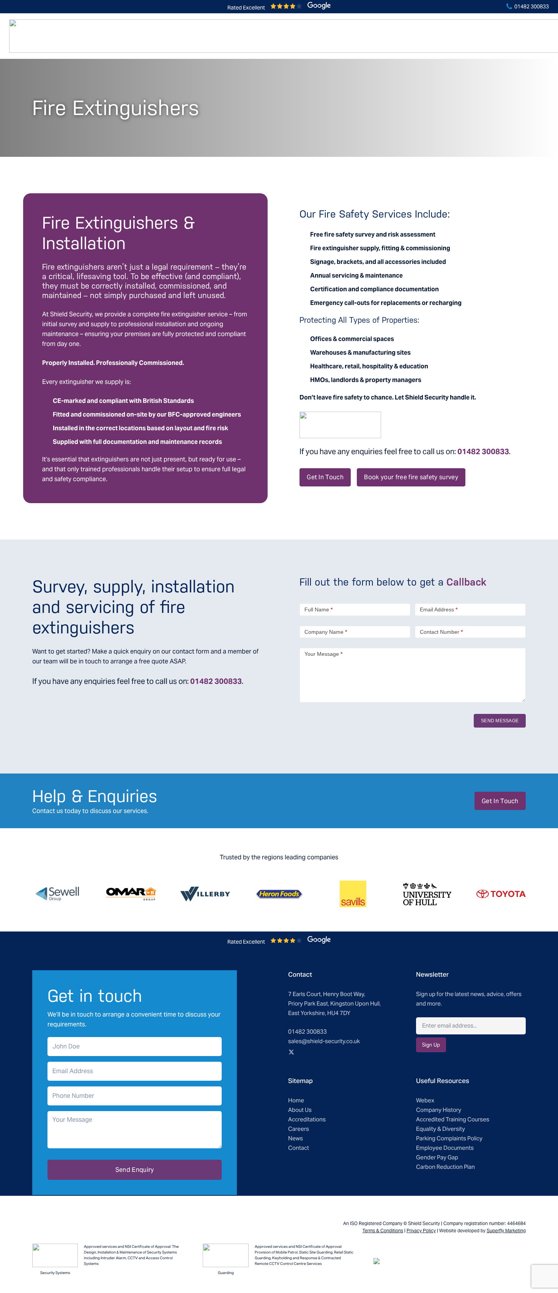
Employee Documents (445, 1147)
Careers (298, 1128)
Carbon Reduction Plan (445, 1166)
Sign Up (431, 1045)
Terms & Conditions (383, 1230)
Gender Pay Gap (437, 1157)
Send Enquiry (134, 1170)
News (295, 1138)
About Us (300, 1109)
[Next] (541, 894)
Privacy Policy (421, 1230)
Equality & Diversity (440, 1128)
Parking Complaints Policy (449, 1138)
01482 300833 (531, 6)
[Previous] (17, 894)
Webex (425, 1100)
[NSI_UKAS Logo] (55, 1255)
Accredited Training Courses (452, 1119)
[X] (291, 1052)
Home (296, 1100)
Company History (438, 1109)
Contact (298, 1147)
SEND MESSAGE (500, 720)
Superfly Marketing (506, 1230)
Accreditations (307, 1119)
